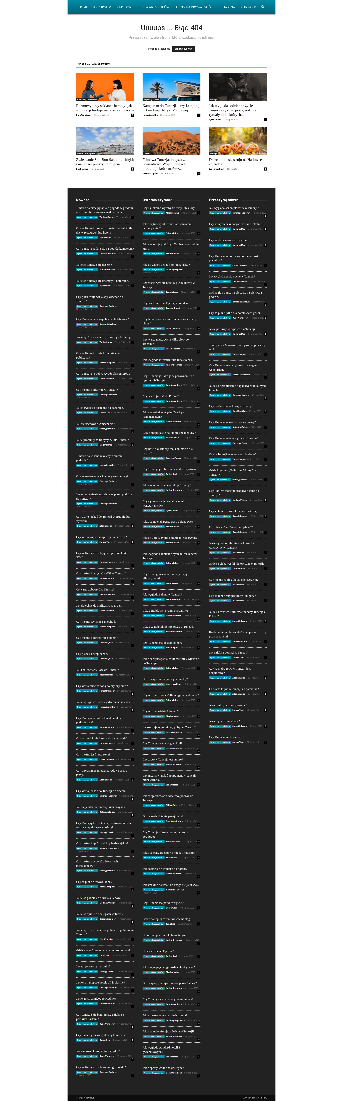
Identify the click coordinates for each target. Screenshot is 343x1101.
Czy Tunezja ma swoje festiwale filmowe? (102, 319)
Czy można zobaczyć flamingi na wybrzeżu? (171, 695)
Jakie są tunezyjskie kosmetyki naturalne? (103, 280)
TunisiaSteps (106, 342)
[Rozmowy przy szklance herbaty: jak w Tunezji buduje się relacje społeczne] (105, 87)
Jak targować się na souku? (93, 966)
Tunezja (213, 99)
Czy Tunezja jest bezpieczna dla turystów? (169, 469)
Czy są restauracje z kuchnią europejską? (102, 476)
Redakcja (226, 7)
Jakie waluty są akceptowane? (228, 705)
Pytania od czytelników (87, 217)
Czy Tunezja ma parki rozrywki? (163, 903)
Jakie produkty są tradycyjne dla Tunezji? (102, 440)
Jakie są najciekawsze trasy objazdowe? (168, 521)
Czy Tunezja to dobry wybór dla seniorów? (103, 373)
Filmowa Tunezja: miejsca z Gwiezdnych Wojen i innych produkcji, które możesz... (164, 164)
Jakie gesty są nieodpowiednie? (96, 998)
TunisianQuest (106, 217)
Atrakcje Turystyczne (86, 153)
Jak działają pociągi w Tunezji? (229, 652)
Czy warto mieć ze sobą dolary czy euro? (102, 686)
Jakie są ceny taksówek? (224, 721)
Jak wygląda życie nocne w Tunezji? (232, 276)
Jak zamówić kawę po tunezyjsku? (98, 1051)
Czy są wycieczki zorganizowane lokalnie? (236, 224)
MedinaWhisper (107, 902)
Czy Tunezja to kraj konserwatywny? (232, 422)
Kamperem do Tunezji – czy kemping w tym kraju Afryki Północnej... (171, 108)
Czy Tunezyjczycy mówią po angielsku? (168, 999)
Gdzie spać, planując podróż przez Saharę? (170, 983)
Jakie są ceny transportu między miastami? (170, 852)
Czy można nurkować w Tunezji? (97, 389)
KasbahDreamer (108, 253)
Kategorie (125, 7)
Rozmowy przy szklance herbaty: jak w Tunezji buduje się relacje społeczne (105, 108)
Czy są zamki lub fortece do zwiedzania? (102, 738)
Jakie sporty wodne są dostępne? (163, 1068)
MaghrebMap (106, 444)
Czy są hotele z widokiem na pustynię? (233, 511)
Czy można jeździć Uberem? (161, 711)
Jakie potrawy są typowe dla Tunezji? (232, 329)
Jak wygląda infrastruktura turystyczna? (168, 360)
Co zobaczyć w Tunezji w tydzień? (231, 527)
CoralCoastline (107, 378)
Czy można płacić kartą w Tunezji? (231, 406)
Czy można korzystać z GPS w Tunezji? (101, 573)
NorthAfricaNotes (108, 848)
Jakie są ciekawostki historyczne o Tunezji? (236, 563)
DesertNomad (106, 674)
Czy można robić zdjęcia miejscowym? (233, 579)
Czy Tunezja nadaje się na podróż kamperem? (105, 248)
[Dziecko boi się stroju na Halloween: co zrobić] (238, 141)
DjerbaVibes (215, 119)
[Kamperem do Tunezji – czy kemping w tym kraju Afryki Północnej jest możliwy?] (171, 87)
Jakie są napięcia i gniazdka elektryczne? (169, 967)
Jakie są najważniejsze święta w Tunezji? (168, 1031)
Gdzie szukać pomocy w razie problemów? (103, 950)
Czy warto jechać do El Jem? (161, 396)
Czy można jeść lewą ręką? (93, 754)
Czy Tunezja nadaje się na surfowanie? (233, 438)
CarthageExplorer (108, 306)
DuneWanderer (83, 115)
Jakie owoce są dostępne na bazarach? (100, 407)
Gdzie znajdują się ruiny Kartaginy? (165, 610)
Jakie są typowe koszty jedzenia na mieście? (104, 702)
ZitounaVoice (106, 525)
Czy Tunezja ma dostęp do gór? (162, 642)
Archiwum (102, 7)
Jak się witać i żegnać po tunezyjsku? (166, 264)
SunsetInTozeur (107, 578)
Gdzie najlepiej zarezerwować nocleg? (167, 919)
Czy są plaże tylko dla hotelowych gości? (235, 313)
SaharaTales (105, 412)
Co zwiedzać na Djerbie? (158, 951)
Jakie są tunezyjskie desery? (94, 264)
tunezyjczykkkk (150, 115)
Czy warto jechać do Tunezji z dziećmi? (101, 791)
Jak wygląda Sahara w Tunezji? (162, 594)
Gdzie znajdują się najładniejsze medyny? (169, 432)
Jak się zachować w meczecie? (95, 424)
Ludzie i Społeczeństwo (87, 99)
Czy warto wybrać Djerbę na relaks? (165, 303)
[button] (262, 7)
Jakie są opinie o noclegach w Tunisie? (100, 914)
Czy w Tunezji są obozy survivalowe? (233, 454)
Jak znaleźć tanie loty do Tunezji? (97, 670)
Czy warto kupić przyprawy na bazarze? (101, 537)
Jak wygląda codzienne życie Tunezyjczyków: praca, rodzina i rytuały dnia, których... (233, 110)
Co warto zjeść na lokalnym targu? (164, 935)
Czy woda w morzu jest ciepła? (228, 240)
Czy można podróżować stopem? (97, 637)
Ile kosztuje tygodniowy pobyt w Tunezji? (169, 727)
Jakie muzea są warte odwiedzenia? (165, 1015)
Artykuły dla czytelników (255, 1097)
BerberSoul (105, 1040)
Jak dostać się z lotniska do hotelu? (165, 868)
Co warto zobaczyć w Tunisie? (95, 589)
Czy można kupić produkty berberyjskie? (102, 843)
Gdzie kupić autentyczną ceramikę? (165, 679)
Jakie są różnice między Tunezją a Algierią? (103, 337)
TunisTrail (104, 955)
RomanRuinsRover (108, 324)
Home (83, 7)
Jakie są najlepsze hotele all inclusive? (100, 982)
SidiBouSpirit (172, 647)
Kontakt (248, 7)
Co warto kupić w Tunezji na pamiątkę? (234, 689)
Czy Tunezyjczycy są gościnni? (162, 743)
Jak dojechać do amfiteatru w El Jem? (100, 605)
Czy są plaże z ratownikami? (94, 882)
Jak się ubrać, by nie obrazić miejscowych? (170, 537)
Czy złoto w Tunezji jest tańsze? (163, 759)
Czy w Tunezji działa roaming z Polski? (101, 1067)
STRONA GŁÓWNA (183, 49)
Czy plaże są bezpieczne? (92, 653)
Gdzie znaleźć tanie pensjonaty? (163, 816)
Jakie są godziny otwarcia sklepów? (98, 898)
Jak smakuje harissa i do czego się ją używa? (171, 885)
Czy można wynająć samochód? (96, 621)
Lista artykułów (154, 7)
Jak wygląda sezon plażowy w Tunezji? (234, 208)
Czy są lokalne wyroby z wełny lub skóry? (169, 208)
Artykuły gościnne (151, 99)
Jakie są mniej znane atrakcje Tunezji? (167, 485)
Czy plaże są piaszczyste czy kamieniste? (102, 1035)
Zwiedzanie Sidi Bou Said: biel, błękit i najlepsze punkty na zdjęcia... (105, 161)
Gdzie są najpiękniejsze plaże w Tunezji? (169, 626)
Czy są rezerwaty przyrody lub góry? (232, 595)
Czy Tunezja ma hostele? (224, 737)
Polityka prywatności (193, 7)
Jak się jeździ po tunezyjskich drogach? (101, 807)
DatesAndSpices (150, 173)
